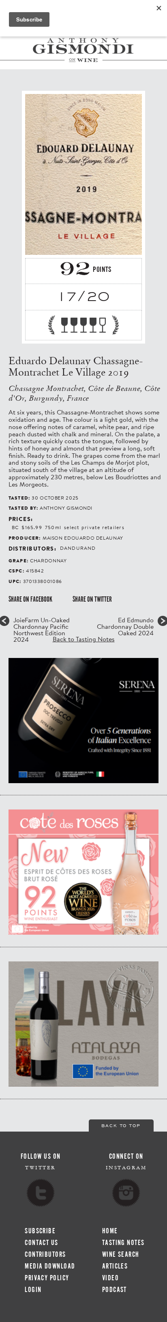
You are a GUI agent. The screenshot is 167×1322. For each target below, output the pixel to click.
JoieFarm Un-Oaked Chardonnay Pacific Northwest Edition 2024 (41, 630)
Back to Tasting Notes (84, 638)
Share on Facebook (30, 599)
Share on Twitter (92, 599)
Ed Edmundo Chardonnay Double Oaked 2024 (125, 626)
